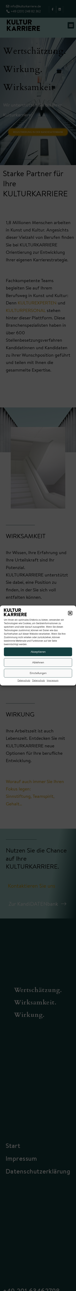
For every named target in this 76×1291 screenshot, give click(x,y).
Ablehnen (38, 662)
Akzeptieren (38, 652)
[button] (70, 613)
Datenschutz (24, 680)
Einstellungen (38, 673)
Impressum (52, 680)
